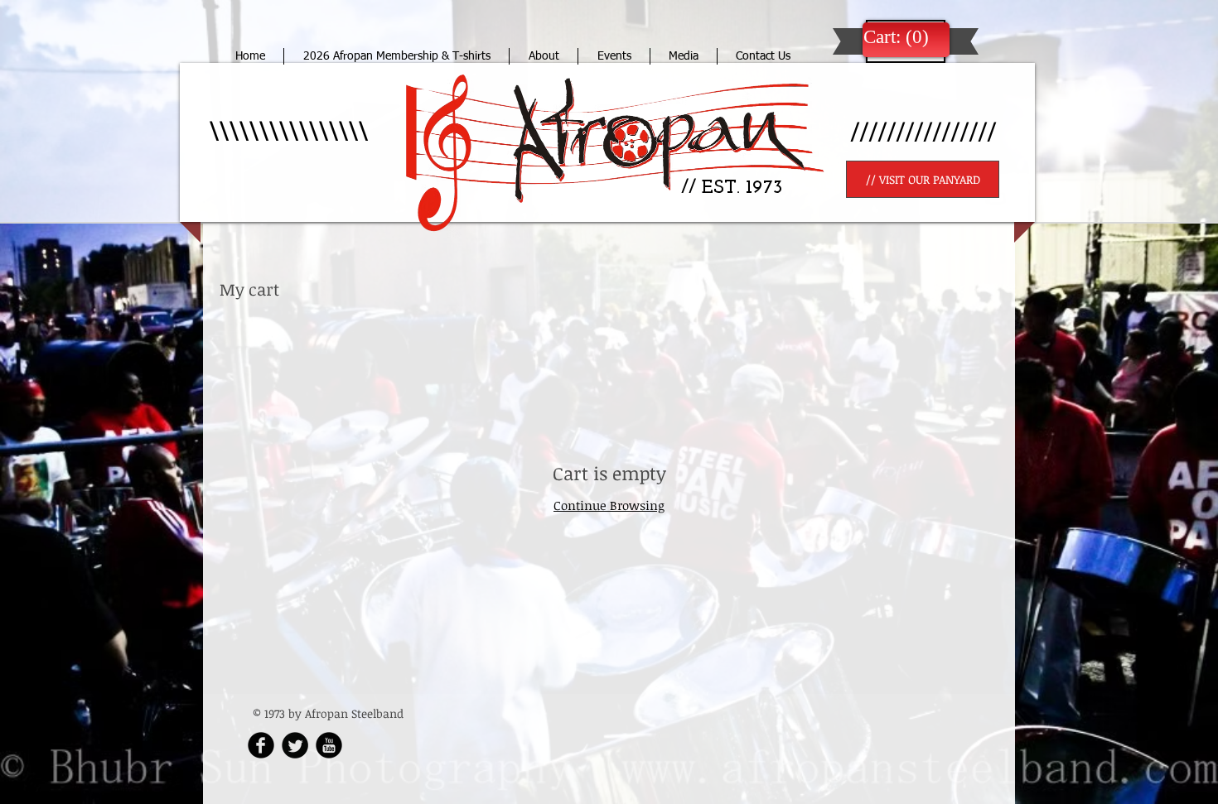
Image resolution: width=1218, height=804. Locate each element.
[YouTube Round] (329, 745)
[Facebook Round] (261, 745)
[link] (896, 37)
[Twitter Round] (295, 745)
